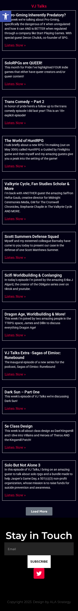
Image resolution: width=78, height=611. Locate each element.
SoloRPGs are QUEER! (23, 63)
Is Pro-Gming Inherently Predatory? (35, 15)
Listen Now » (15, 45)
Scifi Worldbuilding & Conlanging (33, 275)
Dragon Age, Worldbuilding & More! (35, 314)
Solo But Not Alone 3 (22, 465)
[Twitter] (39, 573)
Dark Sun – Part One (22, 392)
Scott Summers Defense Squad (32, 236)
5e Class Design (18, 426)
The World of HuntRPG (24, 140)
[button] (5, 16)
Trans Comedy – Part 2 (24, 101)
